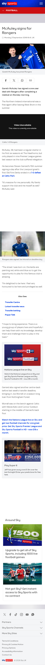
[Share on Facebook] (6, 80)
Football (12, 10)
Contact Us (7, 655)
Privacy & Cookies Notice (12, 644)
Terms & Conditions (10, 641)
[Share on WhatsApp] (22, 80)
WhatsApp (32, 614)
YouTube (27, 614)
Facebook (10, 614)
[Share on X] (14, 80)
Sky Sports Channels (12, 628)
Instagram (21, 614)
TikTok (15, 614)
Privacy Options (9, 648)
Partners (6, 622)
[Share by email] (30, 80)
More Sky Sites (9, 633)
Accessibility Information (12, 651)
